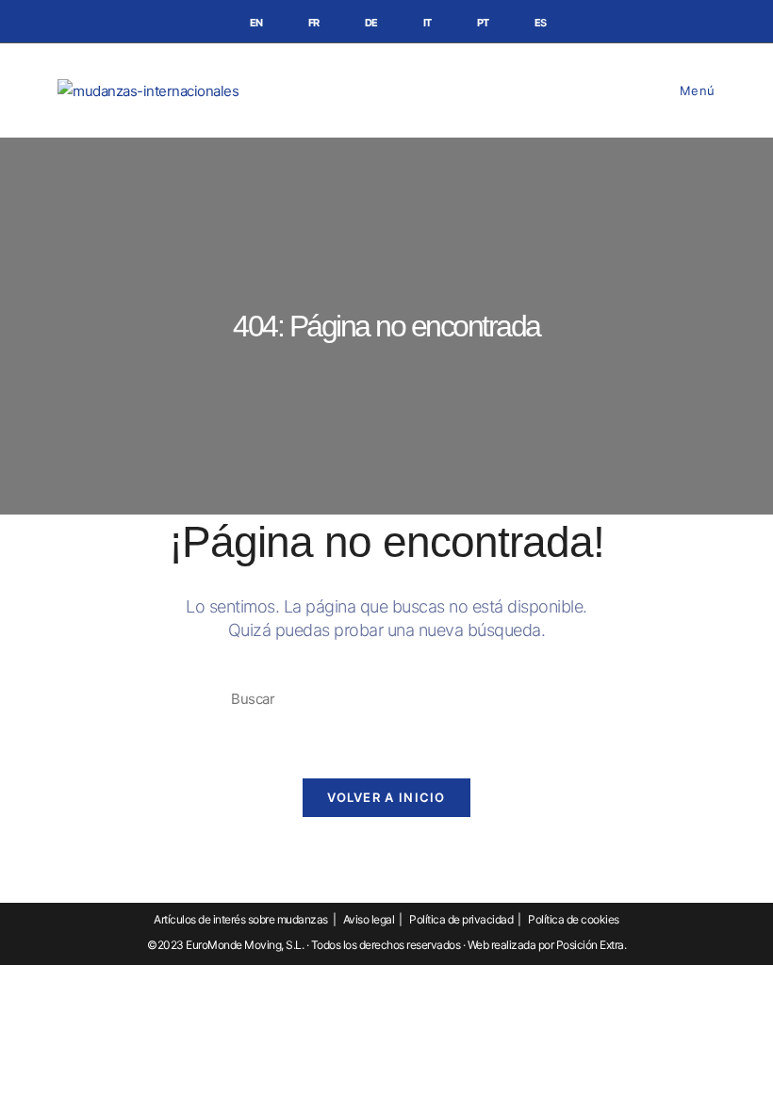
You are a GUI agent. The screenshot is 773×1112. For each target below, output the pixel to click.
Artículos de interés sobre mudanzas (241, 919)
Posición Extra (590, 945)
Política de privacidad (461, 919)
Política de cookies (573, 919)
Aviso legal (369, 919)
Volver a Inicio (386, 797)
